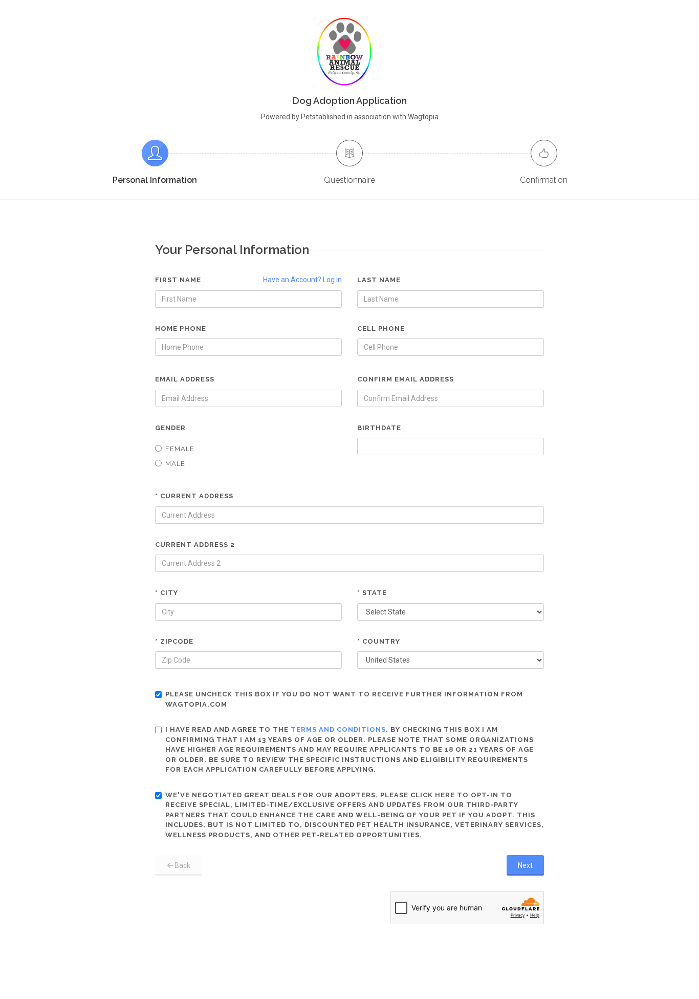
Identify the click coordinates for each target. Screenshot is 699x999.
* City (166, 593)
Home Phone (180, 328)
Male (175, 463)
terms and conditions (338, 729)
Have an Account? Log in (302, 279)
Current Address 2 (195, 544)
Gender (170, 428)
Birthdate (379, 428)
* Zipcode (174, 641)
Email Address (184, 379)
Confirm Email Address (405, 379)
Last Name (379, 280)
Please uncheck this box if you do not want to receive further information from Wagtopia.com (344, 699)
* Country (378, 641)
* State (372, 593)
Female (179, 449)
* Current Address (194, 496)
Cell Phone (381, 328)
